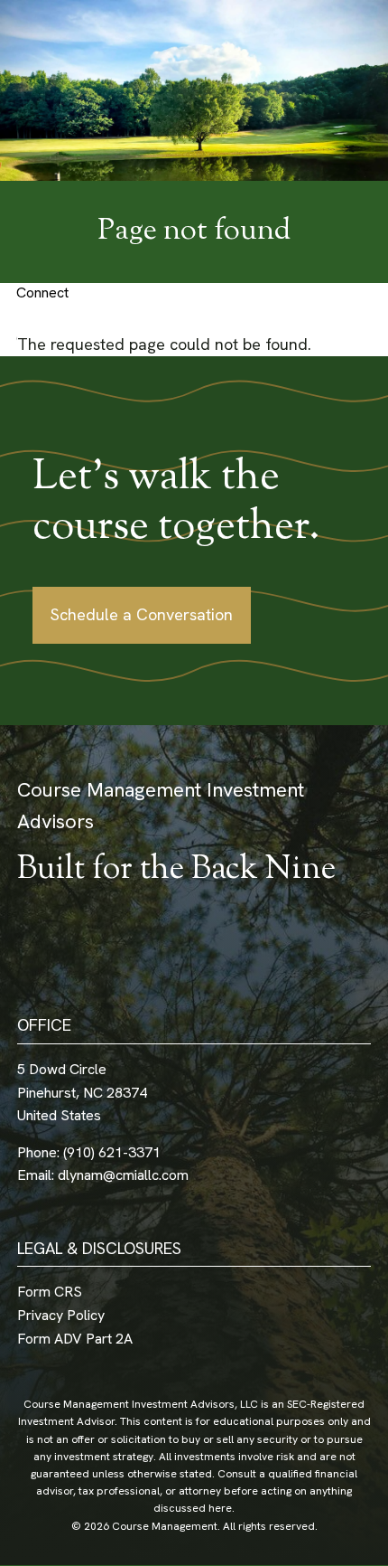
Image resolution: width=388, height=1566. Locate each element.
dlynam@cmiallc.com (123, 1174)
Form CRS (49, 1291)
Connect (42, 292)
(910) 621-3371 (112, 1152)
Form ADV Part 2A (75, 1338)
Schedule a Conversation (142, 614)
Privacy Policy (61, 1315)
